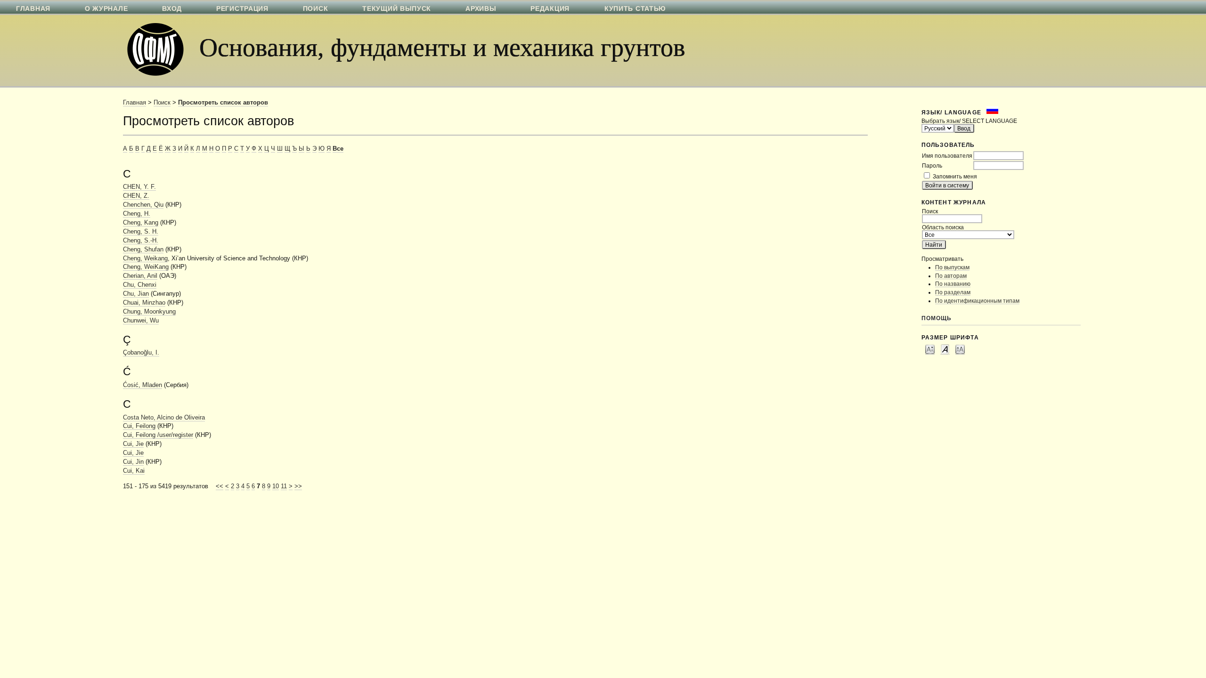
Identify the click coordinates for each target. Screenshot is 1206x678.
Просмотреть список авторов (223, 102)
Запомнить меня (955, 176)
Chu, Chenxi (139, 285)
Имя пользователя (947, 156)
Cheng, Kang (140, 222)
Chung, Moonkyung (149, 311)
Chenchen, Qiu (143, 205)
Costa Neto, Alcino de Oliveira (164, 417)
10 (275, 486)
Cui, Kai (134, 471)
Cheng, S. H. (140, 231)
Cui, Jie (133, 444)
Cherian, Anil (140, 276)
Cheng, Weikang (145, 258)
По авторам (951, 276)
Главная (134, 102)
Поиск (162, 102)
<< (219, 486)
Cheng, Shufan (143, 249)
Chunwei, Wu (141, 320)
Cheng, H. (136, 213)
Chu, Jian (136, 294)
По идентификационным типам (977, 301)
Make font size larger (960, 349)
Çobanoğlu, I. (141, 352)
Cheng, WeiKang (146, 267)
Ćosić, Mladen (142, 385)
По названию (952, 284)
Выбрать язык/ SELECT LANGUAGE (969, 121)
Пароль (932, 165)
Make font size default (945, 349)
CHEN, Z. (136, 196)
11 (284, 486)
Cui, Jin (133, 462)
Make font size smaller (930, 349)
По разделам (952, 292)
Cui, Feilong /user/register (158, 435)
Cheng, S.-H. (140, 240)
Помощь (936, 318)
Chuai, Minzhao (144, 302)
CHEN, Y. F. (139, 187)
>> (298, 486)
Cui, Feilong (139, 426)
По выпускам (952, 267)
